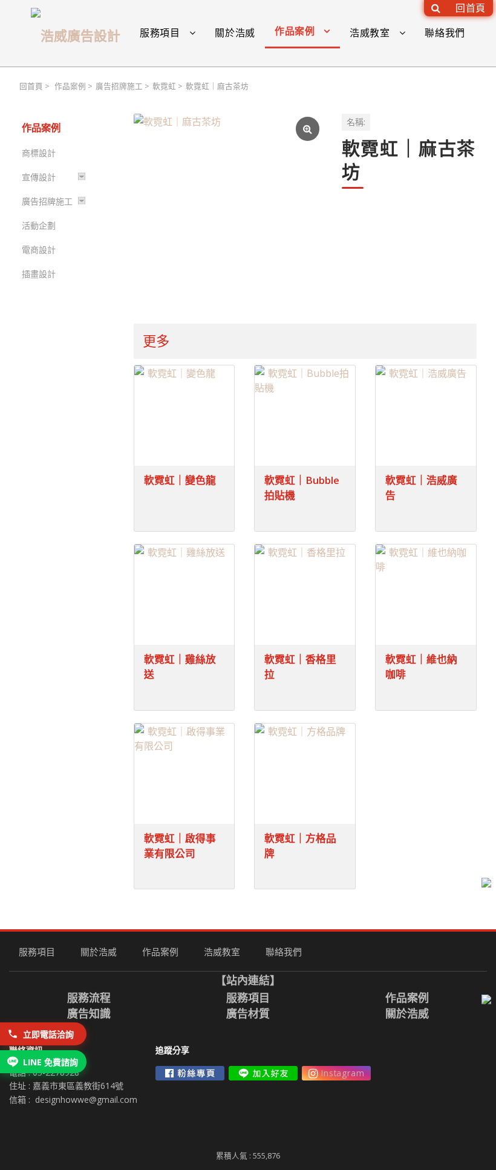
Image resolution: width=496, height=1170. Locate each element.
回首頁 (31, 86)
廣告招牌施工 (119, 86)
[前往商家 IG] (336, 1073)
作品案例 (70, 86)
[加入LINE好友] (263, 1073)
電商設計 (39, 249)
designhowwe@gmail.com (86, 1099)
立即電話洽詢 (48, 1034)
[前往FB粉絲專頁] (189, 1073)
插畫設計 (39, 273)
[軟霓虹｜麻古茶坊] (228, 208)
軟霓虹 (164, 86)
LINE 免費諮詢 (50, 1062)
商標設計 (39, 153)
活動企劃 (39, 225)
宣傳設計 (39, 177)
